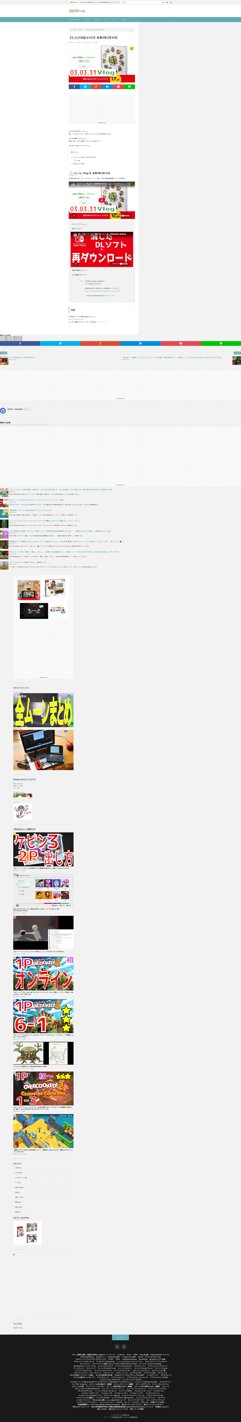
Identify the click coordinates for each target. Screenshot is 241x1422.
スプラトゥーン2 (121, 1373)
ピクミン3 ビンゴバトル (161, 1384)
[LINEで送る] (129, 86)
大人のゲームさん (18, 1328)
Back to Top (120, 1338)
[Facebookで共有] (74, 86)
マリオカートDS (106, 1393)
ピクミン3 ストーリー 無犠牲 (123, 1384)
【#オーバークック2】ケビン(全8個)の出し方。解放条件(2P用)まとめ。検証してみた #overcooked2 (41, 868)
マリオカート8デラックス (90, 1393)
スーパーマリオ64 (161, 1368)
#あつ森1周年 (114, 288)
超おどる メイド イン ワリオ (118, 1409)
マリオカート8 (158, 1391)
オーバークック (85, 1364)
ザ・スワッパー (79, 1368)
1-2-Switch (121, 1354)
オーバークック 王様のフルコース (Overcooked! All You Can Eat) (115, 1364)
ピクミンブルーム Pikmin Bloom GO (87, 1388)
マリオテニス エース (153, 1393)
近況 (77, 160)
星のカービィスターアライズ (132, 1404)
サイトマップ (91, 1368)
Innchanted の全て (114, 1357)
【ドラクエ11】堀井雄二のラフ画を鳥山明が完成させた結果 (30, 1066)
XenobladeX (143, 1359)
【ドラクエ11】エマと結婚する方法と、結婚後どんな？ (28, 562)
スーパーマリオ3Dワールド (143, 1368)
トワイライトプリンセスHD (131, 1379)
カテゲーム (126, 1415)
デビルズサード (166, 1375)
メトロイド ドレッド (83, 1400)
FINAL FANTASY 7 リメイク (160, 1354)
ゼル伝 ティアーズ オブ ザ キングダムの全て (129, 1375)
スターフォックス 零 (158, 1370)
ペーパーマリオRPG (125, 1391)
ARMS (135, 1354)
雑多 (24, 913)
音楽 (16, 1212)
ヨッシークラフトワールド (156, 1400)
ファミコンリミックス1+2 (157, 1388)
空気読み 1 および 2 (161, 1407)
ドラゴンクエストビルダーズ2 (110, 1379)
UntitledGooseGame (129, 1359)
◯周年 (17, 1168)
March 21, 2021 (109, 295)
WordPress (133, 1417)
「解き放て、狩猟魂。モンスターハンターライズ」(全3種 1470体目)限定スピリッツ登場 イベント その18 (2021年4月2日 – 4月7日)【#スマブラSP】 (172, 357)
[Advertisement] (138, 11)
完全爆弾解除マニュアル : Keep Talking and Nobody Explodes (99, 1404)
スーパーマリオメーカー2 (103, 1370)
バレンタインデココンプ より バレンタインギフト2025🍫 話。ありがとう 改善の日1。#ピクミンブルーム (45, 521)
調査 (32, 1068)
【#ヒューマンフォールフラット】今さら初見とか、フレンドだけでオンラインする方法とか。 (39, 951)
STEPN (110, 1359)
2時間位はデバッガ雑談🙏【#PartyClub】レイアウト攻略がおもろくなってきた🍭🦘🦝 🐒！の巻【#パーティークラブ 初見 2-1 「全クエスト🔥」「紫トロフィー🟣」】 (67, 541)
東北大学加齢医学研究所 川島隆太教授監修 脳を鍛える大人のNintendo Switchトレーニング (122, 1407)
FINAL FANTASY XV (87, 1357)
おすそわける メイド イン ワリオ (85, 1366)
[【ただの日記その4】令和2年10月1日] (4, 360)
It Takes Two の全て (129, 1357)
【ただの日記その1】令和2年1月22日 (11, 336)
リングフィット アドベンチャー (87, 1402)
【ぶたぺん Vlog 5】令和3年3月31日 (84, 157)
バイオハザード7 (165, 1382)
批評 (16, 1192)
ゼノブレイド (162, 1373)
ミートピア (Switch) (102, 1397)
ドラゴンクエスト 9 (117, 1377)
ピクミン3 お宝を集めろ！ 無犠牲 (100, 1384)
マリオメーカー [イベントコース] (133, 1395)
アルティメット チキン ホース (84, 1361)
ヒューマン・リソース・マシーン (113, 1388)
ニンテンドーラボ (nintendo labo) (145, 1382)
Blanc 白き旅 (144, 1354)
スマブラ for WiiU (149, 1373)
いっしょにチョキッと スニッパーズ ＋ (130, 1361)
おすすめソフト (27, 1068)
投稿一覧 (26, 409)
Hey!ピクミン (101, 1357)
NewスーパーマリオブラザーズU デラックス (91, 1359)
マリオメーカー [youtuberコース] (89, 1395)
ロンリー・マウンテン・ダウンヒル (137, 1402)
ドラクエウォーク (103, 1377)
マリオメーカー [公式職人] (85, 1397)
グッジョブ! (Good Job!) (123, 1366)
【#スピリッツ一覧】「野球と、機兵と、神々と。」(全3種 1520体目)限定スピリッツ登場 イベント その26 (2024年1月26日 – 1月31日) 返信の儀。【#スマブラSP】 (64, 552)
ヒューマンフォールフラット (136, 1388)
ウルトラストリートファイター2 (156, 1361)
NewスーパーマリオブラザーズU (149, 1357)
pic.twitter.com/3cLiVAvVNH (111, 291)
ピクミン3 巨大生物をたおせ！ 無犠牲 (147, 1386)
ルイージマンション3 (107, 1402)
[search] (163, 2)
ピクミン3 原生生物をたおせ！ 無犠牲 (119, 1386)
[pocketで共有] (118, 86)
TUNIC (117, 1359)
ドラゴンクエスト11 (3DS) (159, 1377)
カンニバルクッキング (105, 1366)
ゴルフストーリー (140, 1366)
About (129, 1354)
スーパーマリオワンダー (122, 1370)
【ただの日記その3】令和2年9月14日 (11, 339)
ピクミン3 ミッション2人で (95, 1386)
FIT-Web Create (117, 1417)
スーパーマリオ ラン (125, 1368)
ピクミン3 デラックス (143, 1384)
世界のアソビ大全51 (158, 1402)
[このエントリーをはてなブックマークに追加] (107, 86)
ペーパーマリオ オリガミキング (105, 1391)
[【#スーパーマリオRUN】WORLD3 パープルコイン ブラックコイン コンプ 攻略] (4, 503)
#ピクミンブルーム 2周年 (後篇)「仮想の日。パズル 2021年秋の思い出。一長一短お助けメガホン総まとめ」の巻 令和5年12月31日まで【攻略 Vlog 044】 (61, 489)
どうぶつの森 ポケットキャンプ (84, 1377)
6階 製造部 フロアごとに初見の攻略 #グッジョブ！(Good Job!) (30, 510)
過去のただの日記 (78, 163)
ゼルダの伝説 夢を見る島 (104, 1375)
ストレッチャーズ (95, 1373)
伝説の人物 (18, 1187)
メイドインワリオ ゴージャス (145, 1397)
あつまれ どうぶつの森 (157, 1359)
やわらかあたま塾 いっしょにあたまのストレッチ (109, 1400)
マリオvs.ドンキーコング (142, 1391)
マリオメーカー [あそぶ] (111, 1395)
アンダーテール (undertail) (105, 1361)
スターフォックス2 (80, 1373)
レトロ (17, 1182)
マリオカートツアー (121, 1393)
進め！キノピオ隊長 (137, 1409)
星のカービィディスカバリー (153, 1404)
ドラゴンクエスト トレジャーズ (137, 1377)
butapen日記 (87, 42)
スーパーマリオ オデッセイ (107, 1368)
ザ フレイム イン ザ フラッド (157, 1366)
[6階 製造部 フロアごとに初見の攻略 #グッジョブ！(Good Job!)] (4, 513)
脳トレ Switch (102, 1409)
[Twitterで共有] (85, 86)
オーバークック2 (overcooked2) (150, 1364)
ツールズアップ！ (153, 1375)
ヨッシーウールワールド (136, 1400)
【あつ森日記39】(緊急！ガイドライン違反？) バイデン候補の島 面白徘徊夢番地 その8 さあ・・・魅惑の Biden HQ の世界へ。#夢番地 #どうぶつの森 (60, 531)
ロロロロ (119, 1402)
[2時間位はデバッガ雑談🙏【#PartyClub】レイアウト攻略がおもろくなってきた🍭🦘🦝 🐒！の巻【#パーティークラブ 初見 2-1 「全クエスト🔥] (4, 544)
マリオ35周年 (94, 42)
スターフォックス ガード (141, 1370)
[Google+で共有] (96, 86)
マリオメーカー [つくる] (154, 1395)
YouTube (18, 1172)
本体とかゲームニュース (81, 1407)
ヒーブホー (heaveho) (79, 1384)
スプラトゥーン (108, 1373)
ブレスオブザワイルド (85, 1391)
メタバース (161, 1397)
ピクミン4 (165, 1386)
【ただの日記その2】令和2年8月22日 (11, 338)
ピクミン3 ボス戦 (78, 1386)
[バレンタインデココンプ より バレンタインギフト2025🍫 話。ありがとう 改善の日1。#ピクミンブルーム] (4, 524)
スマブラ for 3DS (135, 1373)
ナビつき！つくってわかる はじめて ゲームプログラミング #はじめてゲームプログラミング (101, 1382)
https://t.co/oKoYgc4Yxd (93, 291)
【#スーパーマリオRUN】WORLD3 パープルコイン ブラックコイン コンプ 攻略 (36, 500)
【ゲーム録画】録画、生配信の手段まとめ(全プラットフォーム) (93, 1354)
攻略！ (80, 42)
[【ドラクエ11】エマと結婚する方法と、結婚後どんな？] (4, 565)
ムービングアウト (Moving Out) (122, 1397)
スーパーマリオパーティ (84, 1370)
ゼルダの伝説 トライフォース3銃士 (81, 1375)
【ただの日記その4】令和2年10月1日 (11, 340)
